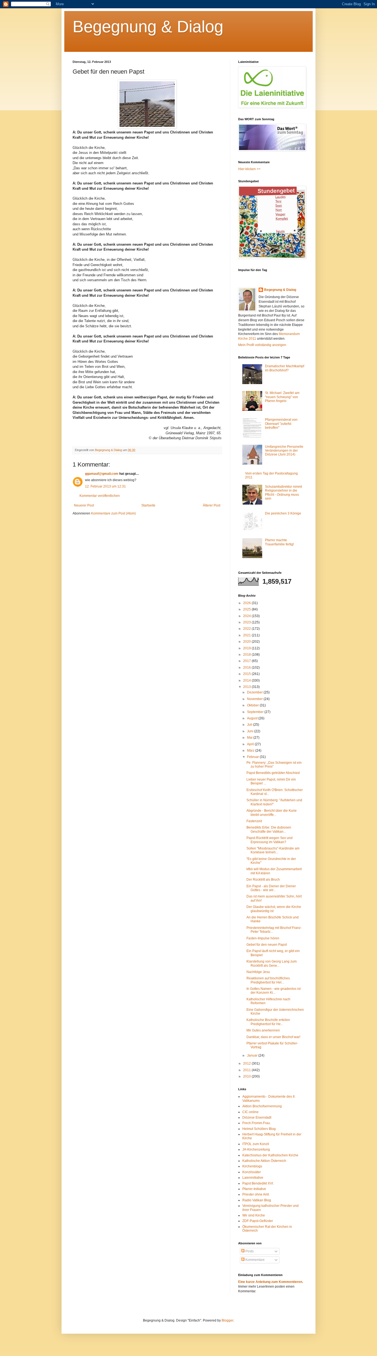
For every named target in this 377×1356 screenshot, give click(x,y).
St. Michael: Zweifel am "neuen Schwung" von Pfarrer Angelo (282, 397)
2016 (247, 667)
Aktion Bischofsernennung (262, 1106)
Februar (253, 757)
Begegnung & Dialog (148, 26)
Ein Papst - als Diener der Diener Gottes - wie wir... (271, 888)
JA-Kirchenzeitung (256, 1149)
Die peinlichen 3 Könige (283, 513)
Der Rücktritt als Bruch (263, 879)
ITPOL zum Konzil (255, 1144)
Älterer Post (211, 505)
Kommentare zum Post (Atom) (113, 513)
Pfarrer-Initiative (254, 1189)
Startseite (148, 505)
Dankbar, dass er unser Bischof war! (273, 1037)
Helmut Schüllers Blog (259, 1129)
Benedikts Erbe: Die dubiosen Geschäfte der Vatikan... (268, 829)
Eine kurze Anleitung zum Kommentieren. (270, 1282)
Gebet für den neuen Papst (266, 945)
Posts (249, 1251)
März (251, 750)
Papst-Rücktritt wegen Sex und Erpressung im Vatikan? (269, 840)
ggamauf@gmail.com (101, 474)
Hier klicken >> (249, 169)
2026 (247, 603)
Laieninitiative (252, 1178)
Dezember (255, 692)
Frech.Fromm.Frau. (256, 1123)
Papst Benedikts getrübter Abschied (273, 773)
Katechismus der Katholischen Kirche (270, 1155)
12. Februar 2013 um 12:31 (105, 486)
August (252, 718)
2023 (247, 622)
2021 (247, 635)
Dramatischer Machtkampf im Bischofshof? (284, 368)
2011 (247, 1070)
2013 (247, 687)
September (255, 712)
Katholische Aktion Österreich (264, 1161)
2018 (247, 654)
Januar (252, 1055)
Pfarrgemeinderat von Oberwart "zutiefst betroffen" (281, 424)
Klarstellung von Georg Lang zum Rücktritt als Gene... (271, 963)
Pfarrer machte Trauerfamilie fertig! (279, 542)
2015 (247, 674)
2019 (247, 648)
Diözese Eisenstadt (256, 1117)
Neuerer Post (84, 505)
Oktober (253, 705)
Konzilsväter (251, 1172)
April (251, 744)
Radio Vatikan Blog (256, 1200)
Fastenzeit (254, 821)
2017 (247, 661)
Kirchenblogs (252, 1166)
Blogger (227, 1320)
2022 (247, 629)
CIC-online (250, 1112)
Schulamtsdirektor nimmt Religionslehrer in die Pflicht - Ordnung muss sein (283, 492)
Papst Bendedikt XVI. (258, 1183)
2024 (247, 616)
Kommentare (255, 1260)
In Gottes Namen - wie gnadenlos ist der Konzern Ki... (273, 991)
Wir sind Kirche (253, 1215)
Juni (250, 731)
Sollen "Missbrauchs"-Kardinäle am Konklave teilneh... (272, 850)
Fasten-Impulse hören (262, 938)
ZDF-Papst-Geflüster (257, 1221)
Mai (250, 737)
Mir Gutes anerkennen (263, 1030)
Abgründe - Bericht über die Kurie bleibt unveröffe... (271, 812)
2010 (247, 1076)
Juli (250, 725)
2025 (247, 609)
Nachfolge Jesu (258, 972)
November (255, 699)
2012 (247, 1063)
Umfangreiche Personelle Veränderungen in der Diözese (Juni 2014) (284, 451)
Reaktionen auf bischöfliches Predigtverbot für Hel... (268, 980)
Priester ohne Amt (255, 1194)
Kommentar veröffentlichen (99, 496)
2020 (247, 642)
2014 (247, 680)
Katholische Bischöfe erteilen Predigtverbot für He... (268, 1022)
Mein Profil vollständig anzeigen (262, 345)
